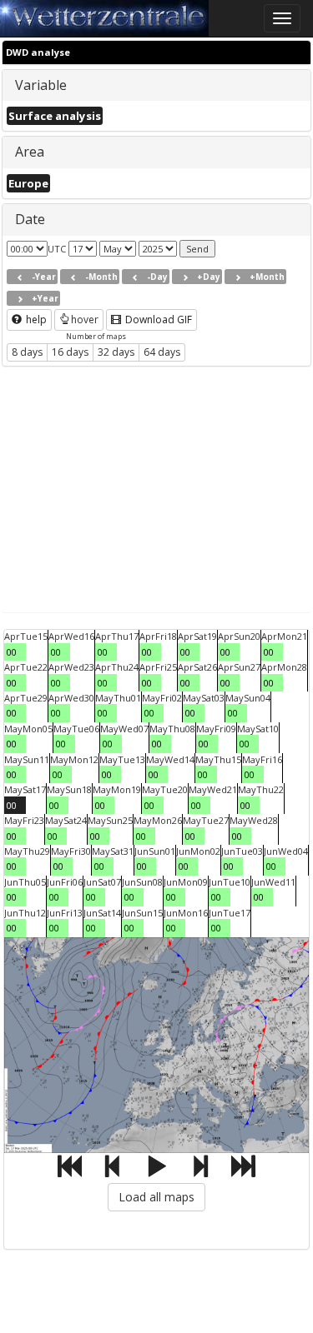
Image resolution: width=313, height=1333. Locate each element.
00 (12, 652)
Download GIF (157, 319)
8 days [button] (27, 352)
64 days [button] (162, 352)
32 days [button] (116, 352)
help (35, 319)
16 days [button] (70, 352)
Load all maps (156, 1197)
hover (84, 319)
